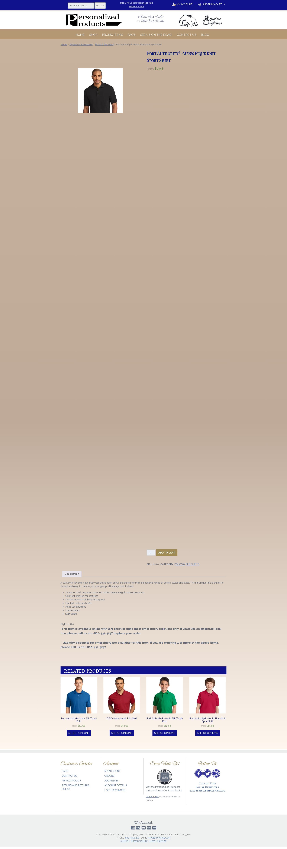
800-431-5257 (132, 838)
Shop (93, 35)
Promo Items (112, 35)
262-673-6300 (152, 20)
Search (100, 5)
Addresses (111, 780)
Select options (121, 733)
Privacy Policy (71, 780)
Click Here (152, 796)
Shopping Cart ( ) (213, 4)
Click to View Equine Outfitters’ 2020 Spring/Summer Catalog (207, 787)
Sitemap (124, 841)
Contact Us (186, 35)
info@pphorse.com (159, 838)
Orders (109, 776)
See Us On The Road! (156, 35)
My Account (184, 4)
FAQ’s (132, 35)
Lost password (114, 790)
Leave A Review (158, 841)
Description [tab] (72, 574)
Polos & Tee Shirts (104, 44)
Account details (115, 785)
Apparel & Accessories (81, 44)
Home (80, 35)
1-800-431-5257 (151, 16)
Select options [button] (78, 733)
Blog (205, 35)
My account (112, 771)
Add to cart (166, 552)
